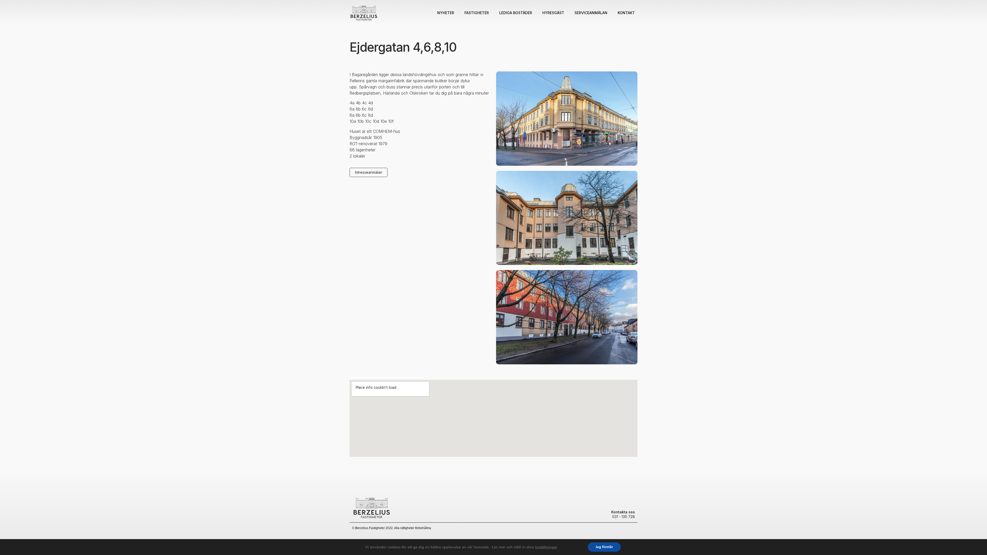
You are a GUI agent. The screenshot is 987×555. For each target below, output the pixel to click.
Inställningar (546, 547)
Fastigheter (476, 13)
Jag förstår (604, 546)
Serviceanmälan (590, 13)
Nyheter (445, 13)
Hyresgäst (553, 13)
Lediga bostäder (515, 13)
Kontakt (626, 13)
